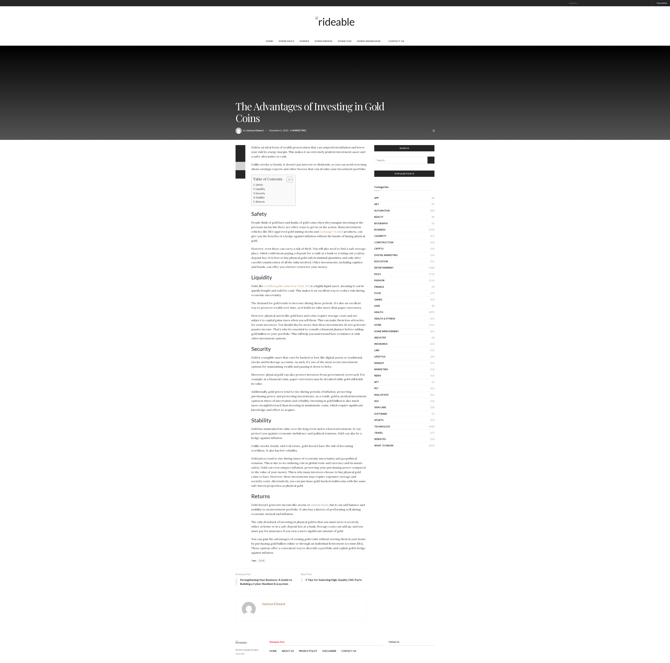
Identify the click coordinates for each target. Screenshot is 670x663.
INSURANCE (381, 343)
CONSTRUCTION (383, 242)
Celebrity (380, 236)
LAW (376, 350)
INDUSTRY (380, 337)
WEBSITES (380, 439)
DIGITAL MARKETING (386, 255)
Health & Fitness (384, 318)
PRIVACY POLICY (308, 651)
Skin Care (380, 407)
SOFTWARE (380, 413)
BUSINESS (379, 229)
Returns (260, 201)
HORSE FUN (344, 41)
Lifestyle (379, 356)
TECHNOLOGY (382, 426)
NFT (376, 382)
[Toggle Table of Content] (288, 180)
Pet (376, 388)
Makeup (379, 363)
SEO (376, 401)
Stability (260, 197)
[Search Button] (648, 3)
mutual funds (319, 505)
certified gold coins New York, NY (286, 286)
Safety (259, 184)
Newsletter (661, 3)
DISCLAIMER (329, 651)
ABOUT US (288, 651)
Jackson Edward (254, 130)
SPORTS (379, 420)
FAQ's (377, 274)
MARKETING (299, 130)
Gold (261, 560)
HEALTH (378, 312)
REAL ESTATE (381, 394)
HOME (269, 41)
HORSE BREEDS (323, 41)
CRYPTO (379, 248)
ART (376, 204)
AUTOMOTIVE (382, 210)
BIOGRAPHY (381, 223)
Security (260, 193)
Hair (377, 305)
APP (376, 198)
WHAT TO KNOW (383, 445)
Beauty (378, 217)
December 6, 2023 (278, 130)
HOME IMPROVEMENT (386, 331)
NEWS (377, 375)
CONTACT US (396, 41)
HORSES (304, 41)
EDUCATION (381, 261)
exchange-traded (331, 231)
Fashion (379, 280)
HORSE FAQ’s (286, 41)
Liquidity (260, 188)
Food (377, 293)
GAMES (378, 299)
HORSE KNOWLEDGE (369, 41)
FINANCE (379, 286)
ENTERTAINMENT (384, 267)
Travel (378, 432)
